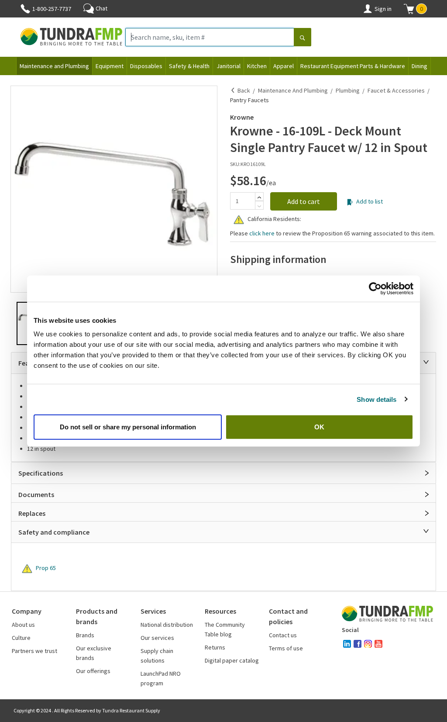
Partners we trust (34, 651)
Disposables (146, 66)
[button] (415, 8)
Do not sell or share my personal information (128, 427)
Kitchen (257, 66)
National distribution (167, 625)
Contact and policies (288, 616)
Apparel (283, 66)
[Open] (427, 473)
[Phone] (25, 8)
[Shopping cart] (409, 8)
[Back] (233, 90)
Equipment (110, 66)
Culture (21, 638)
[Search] (302, 38)
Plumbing (348, 90)
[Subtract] (259, 206)
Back (243, 90)
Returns (215, 647)
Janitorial (229, 66)
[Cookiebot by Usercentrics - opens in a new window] (375, 288)
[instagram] (368, 644)
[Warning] (239, 219)
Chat (101, 8)
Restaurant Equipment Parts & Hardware (352, 66)
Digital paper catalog (232, 660)
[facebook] (357, 644)
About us (23, 625)
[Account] (367, 8)
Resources (220, 611)
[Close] (426, 362)
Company (26, 611)
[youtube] (378, 644)
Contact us (283, 635)
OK (319, 427)
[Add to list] (350, 202)
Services (153, 611)
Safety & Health (189, 66)
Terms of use (286, 648)
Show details (376, 399)
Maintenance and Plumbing (54, 66)
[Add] (259, 197)
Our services (157, 638)
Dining (419, 66)
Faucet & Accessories (396, 90)
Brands (85, 635)
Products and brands (96, 616)
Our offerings (93, 671)
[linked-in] (347, 644)
